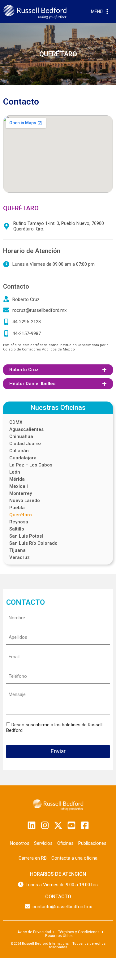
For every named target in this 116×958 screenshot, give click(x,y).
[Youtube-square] (71, 825)
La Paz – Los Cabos (30, 465)
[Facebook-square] (84, 825)
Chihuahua (21, 436)
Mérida (17, 479)
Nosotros (19, 843)
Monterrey (20, 493)
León (14, 472)
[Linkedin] (31, 825)
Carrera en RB (33, 858)
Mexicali (18, 486)
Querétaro (20, 515)
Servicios (43, 843)
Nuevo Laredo (24, 500)
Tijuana (17, 550)
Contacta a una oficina (74, 858)
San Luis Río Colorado (33, 543)
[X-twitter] (58, 825)
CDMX (15, 422)
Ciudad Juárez (25, 443)
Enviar (58, 751)
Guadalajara (23, 458)
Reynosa (18, 522)
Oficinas (65, 843)
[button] (58, 369)
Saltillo (16, 529)
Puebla (17, 507)
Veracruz (19, 557)
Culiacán (19, 451)
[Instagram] (45, 825)
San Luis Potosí (26, 536)
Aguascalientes (26, 429)
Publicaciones (92, 843)
